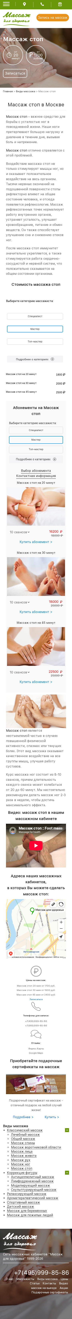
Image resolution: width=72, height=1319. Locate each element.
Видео (63, 1283)
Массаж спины (23, 1143)
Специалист (35, 316)
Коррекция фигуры (22, 1173)
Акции (64, 1288)
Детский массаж (20, 1206)
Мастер (35, 329)
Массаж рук (20, 1160)
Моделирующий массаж (30, 1185)
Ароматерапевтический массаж (32, 1198)
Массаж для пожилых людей (30, 1215)
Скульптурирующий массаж (33, 1190)
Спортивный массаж (23, 1202)
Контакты (49, 1283)
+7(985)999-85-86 (36, 1025)
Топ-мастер (35, 341)
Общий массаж (23, 1139)
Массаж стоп (21, 1168)
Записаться (15, 73)
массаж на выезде (44, 1288)
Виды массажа (25, 91)
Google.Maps (36, 1053)
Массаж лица (22, 1151)
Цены (64, 1279)
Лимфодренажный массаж (32, 1181)
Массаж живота (24, 1156)
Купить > (52, 1117)
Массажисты (25, 1279)
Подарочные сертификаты (49, 1292)
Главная (8, 91)
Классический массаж (25, 1130)
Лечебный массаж (25, 1134)
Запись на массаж (52, 17)
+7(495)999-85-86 (36, 1021)
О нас (9, 1279)
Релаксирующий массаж (26, 1194)
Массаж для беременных (27, 1211)
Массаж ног (20, 1164)
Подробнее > (23, 1117)
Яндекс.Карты (36, 1048)
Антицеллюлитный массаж (32, 1177)
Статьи (35, 1283)
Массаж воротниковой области (36, 1147)
